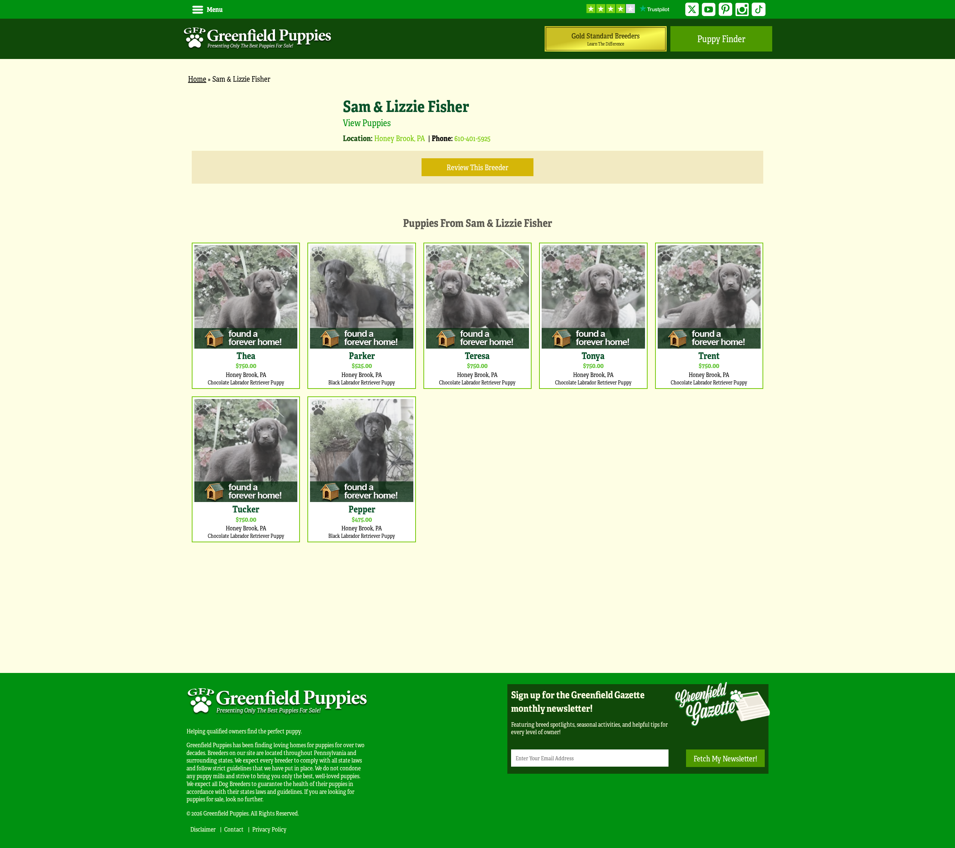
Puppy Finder (721, 38)
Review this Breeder (477, 167)
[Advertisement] (477, 606)
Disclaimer (203, 829)
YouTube (709, 9)
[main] (477, 374)
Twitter (692, 9)
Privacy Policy (269, 829)
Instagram (742, 9)
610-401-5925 (472, 137)
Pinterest (725, 9)
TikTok (758, 9)
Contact (234, 829)
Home (197, 78)
